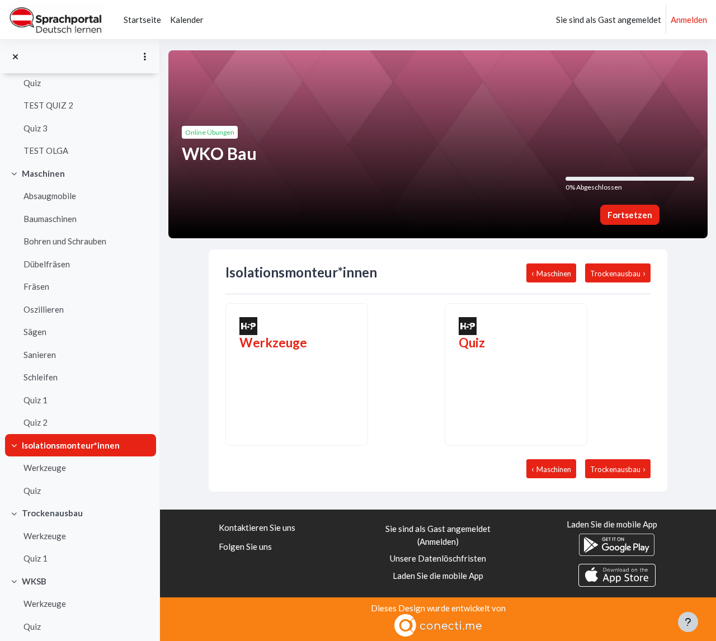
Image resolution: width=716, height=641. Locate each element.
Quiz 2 (35, 422)
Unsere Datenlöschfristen (438, 558)
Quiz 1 (35, 400)
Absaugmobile (49, 196)
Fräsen (36, 286)
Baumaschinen (50, 219)
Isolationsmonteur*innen (71, 445)
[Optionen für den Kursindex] (145, 56)
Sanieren (39, 355)
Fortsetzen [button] (629, 215)
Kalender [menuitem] (187, 20)
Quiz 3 (35, 128)
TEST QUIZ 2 (48, 105)
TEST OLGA (45, 150)
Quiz (32, 83)
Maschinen (43, 173)
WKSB (34, 581)
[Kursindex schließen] (15, 56)
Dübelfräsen (46, 264)
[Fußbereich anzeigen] (688, 622)
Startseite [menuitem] (142, 20)
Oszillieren (43, 309)
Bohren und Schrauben (64, 241)
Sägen (34, 332)
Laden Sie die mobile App (438, 576)
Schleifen (40, 377)
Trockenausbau (52, 513)
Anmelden (689, 20)
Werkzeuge (44, 468)
